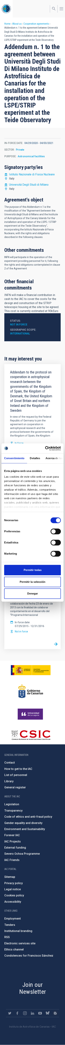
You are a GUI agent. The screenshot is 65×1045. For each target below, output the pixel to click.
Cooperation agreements (36, 23)
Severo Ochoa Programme (22, 853)
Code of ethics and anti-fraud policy (28, 816)
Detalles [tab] (35, 458)
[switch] (56, 531)
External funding (15, 847)
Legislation (11, 804)
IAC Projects (12, 841)
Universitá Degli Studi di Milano (29, 184)
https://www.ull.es (31, 714)
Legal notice (12, 889)
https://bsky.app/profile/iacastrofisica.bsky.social (47, 1013)
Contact (9, 762)
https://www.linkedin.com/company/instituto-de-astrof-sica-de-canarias (32, 1013)
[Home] (6, 8)
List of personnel (15, 775)
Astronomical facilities (31, 156)
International (20, 333)
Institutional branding (18, 931)
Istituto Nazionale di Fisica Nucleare (32, 174)
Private (20, 149)
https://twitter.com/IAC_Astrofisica (10, 1013)
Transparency (13, 810)
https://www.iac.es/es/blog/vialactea (55, 1013)
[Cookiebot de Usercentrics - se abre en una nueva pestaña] (46, 448)
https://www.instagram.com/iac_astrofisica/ (25, 1013)
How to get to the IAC (18, 769)
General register (15, 787)
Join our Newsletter (32, 988)
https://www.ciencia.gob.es (31, 670)
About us (17, 23)
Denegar (32, 593)
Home (7, 23)
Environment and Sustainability (24, 829)
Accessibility (12, 901)
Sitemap (9, 877)
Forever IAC (12, 835)
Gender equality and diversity (23, 823)
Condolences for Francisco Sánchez (28, 955)
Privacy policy (13, 883)
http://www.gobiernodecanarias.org (30, 691)
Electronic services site (19, 943)
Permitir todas (33, 569)
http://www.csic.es (31, 735)
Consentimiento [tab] (14, 458)
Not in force (18, 324)
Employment (12, 918)
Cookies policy (14, 895)
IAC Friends (12, 860)
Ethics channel (14, 949)
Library (9, 781)
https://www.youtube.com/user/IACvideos (40, 1013)
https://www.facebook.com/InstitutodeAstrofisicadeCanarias (17, 1013)
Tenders (9, 925)
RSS (7, 937)
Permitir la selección (32, 581)
